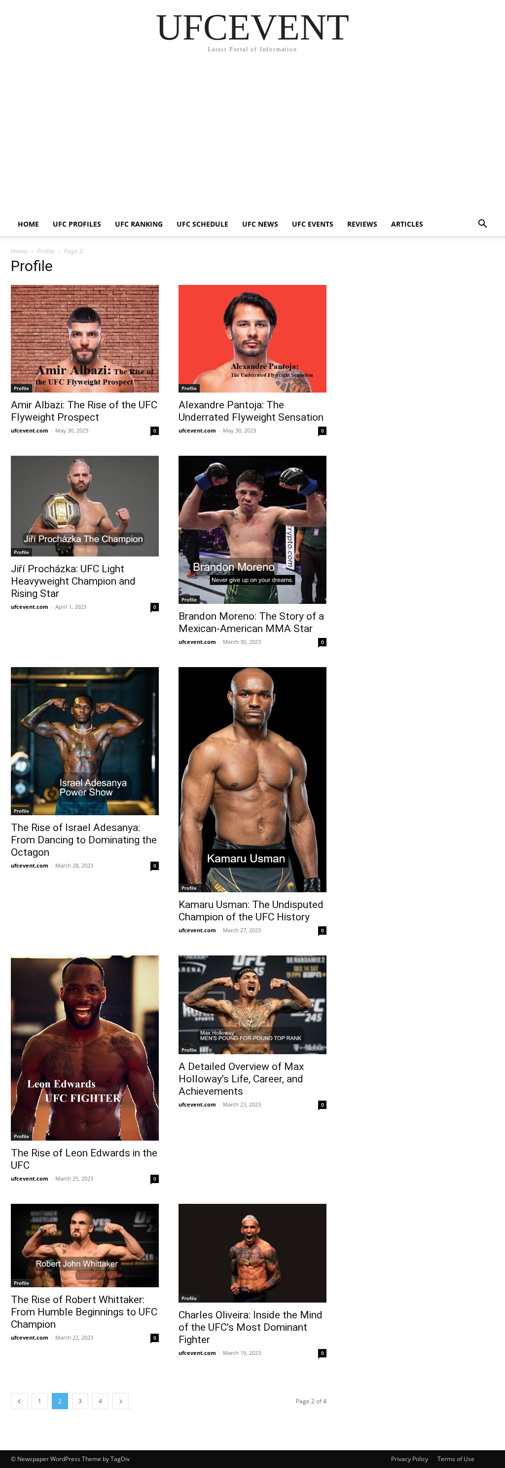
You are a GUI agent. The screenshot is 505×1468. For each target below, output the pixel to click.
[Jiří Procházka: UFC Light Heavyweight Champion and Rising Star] (85, 506)
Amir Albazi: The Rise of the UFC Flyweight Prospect (84, 411)
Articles (407, 224)
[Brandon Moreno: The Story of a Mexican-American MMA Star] (252, 530)
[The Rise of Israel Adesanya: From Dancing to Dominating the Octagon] (85, 741)
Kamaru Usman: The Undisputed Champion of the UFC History (251, 911)
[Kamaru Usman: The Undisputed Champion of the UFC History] (252, 779)
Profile (46, 251)
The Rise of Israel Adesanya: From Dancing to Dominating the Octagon (84, 840)
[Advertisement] (252, 138)
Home (28, 224)
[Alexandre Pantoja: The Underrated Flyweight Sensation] (252, 339)
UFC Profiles (77, 224)
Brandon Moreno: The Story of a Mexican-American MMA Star (251, 622)
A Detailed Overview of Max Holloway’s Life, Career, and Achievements (241, 1079)
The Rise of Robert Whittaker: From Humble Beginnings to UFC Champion (84, 1312)
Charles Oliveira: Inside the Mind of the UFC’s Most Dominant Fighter (251, 1327)
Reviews (362, 224)
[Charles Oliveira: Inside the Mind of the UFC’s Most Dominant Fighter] (252, 1253)
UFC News (260, 224)
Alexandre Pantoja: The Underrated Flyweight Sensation (251, 411)
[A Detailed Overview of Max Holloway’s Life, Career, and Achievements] (252, 1004)
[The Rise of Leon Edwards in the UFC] (85, 1048)
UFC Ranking (139, 224)
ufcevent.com (29, 430)
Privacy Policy (409, 1459)
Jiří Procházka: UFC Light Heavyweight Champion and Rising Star (73, 581)
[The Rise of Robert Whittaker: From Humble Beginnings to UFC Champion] (85, 1245)
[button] (482, 225)
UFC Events (312, 224)
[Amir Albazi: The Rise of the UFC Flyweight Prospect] (85, 339)
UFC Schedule (202, 224)
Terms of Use (455, 1459)
